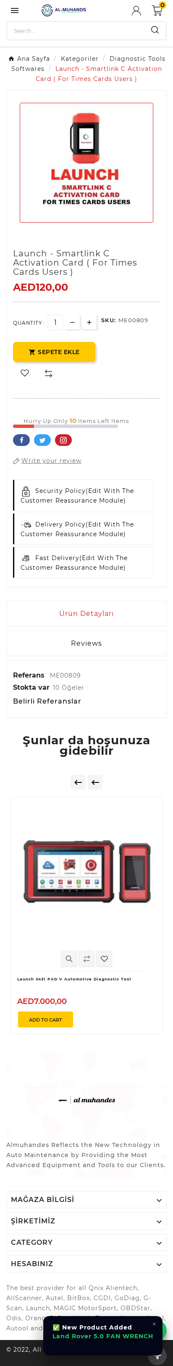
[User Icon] (141, 11)
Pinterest (63, 440)
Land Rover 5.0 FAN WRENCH (102, 1336)
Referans (30, 675)
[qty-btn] (89, 322)
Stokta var (31, 687)
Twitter (42, 440)
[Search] (155, 30)
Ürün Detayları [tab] (86, 614)
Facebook (21, 440)
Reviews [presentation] (86, 643)
